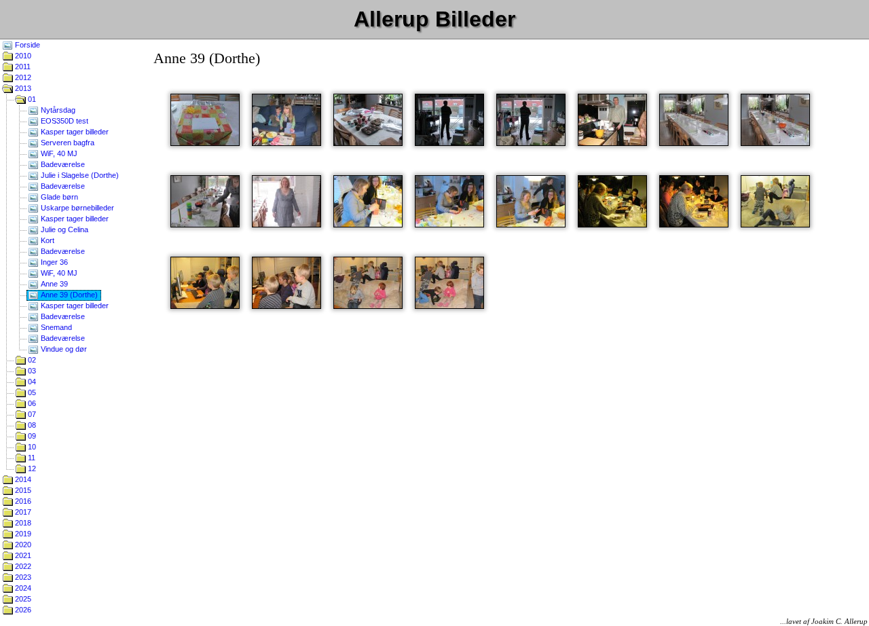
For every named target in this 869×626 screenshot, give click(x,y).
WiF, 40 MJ (58, 153)
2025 (22, 599)
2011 (22, 66)
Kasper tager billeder (74, 132)
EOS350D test (63, 121)
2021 (22, 555)
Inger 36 (53, 262)
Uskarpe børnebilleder (76, 208)
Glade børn (58, 197)
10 (31, 447)
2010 (22, 56)
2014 (22, 479)
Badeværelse (62, 164)
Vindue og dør (63, 349)
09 (31, 436)
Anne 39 (53, 284)
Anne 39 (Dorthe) (68, 295)
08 (31, 425)
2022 (22, 566)
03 (31, 371)
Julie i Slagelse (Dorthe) (79, 175)
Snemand (55, 327)
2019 (22, 534)
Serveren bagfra (66, 143)
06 (31, 403)
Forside (26, 45)
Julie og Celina (63, 229)
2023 (22, 577)
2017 (22, 512)
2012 (22, 77)
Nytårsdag (57, 110)
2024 (22, 588)
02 (31, 360)
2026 (22, 610)
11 (30, 458)
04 (31, 382)
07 (31, 414)
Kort (46, 240)
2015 (22, 490)
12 (31, 468)
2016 (22, 501)
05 (31, 392)
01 (31, 99)
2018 (22, 523)
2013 (22, 88)
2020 (22, 544)
